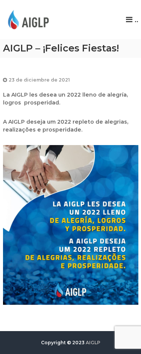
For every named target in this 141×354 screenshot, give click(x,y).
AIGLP (93, 342)
